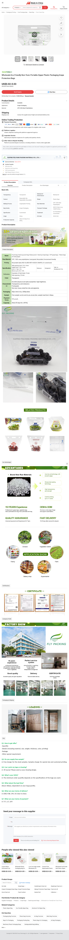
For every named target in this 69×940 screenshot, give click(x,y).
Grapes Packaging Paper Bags (10, 889)
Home (3, 12)
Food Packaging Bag (22, 12)
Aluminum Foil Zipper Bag (38, 908)
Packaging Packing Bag (23, 920)
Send (16, 840)
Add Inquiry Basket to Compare (35, 65)
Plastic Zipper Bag (40, 12)
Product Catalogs (25, 882)
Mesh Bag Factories (52, 916)
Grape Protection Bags (24, 889)
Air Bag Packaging (55, 920)
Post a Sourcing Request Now (50, 840)
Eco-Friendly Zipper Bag (22, 908)
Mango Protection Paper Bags (42, 889)
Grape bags (21, 886)
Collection (53, 892)
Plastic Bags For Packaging (40, 920)
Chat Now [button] (52, 92)
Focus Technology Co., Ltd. (23, 933)
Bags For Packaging (8, 920)
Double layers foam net (40, 886)
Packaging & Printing (11, 12)
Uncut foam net (6, 892)
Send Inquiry (18, 92)
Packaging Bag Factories (9, 916)
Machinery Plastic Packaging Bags (12, 924)
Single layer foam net (56, 886)
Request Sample (29, 96)
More (3, 927)
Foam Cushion (22, 892)
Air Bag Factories (38, 916)
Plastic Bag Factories (25, 916)
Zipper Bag (31, 12)
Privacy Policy (59, 933)
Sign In (4, 174)
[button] (62, 185)
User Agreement (44, 933)
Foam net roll (54, 889)
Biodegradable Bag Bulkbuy (32, 924)
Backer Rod (37, 892)
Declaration (52, 933)
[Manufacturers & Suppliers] (34, 3)
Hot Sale (4, 886)
